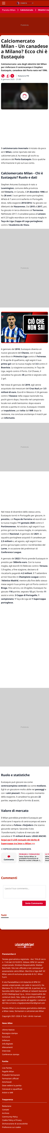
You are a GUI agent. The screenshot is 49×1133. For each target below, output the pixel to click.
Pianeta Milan (9, 10)
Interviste (6, 1051)
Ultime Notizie (8, 1029)
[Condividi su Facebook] (7, 76)
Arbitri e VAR (7, 1092)
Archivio (5, 1113)
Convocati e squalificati (12, 1089)
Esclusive (6, 1037)
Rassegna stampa (10, 1033)
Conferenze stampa (10, 1054)
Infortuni (6, 1040)
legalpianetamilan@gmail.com (31, 1003)
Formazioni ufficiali (10, 1078)
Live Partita (7, 1068)
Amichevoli (7, 1082)
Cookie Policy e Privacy (12, 1120)
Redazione (6, 1106)
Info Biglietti (7, 1043)
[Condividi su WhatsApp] (3, 76)
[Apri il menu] (3, 3)
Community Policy (10, 1116)
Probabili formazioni (11, 1075)
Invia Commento (34, 903)
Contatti (5, 1109)
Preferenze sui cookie (11, 1127)
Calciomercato (26, 10)
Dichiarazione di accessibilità (15, 1123)
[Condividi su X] (12, 76)
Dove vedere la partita (11, 1085)
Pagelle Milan (8, 1071)
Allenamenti (7, 1047)
